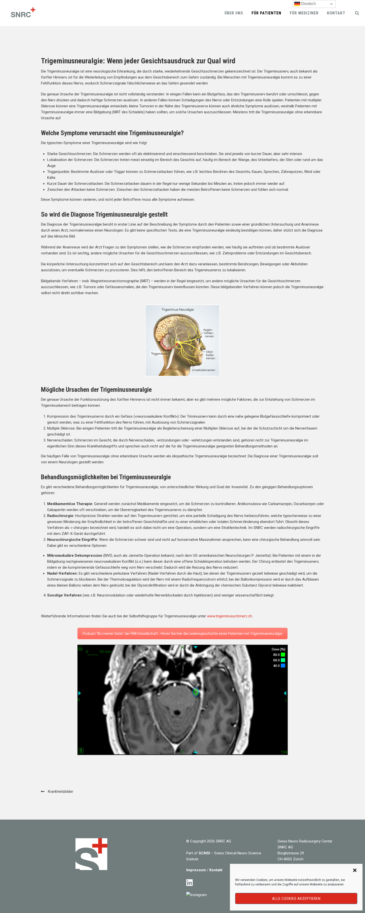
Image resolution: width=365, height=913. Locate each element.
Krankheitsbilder (60, 792)
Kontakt (336, 13)
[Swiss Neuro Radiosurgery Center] (22, 13)
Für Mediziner (304, 13)
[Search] (357, 12)
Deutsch (308, 3)
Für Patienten (266, 13)
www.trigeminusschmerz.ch (229, 616)
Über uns (233, 13)
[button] (354, 870)
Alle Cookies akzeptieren (296, 898)
